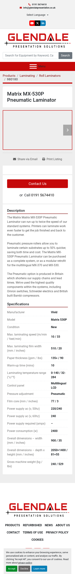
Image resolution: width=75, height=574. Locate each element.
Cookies (37, 539)
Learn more (39, 568)
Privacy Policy (57, 532)
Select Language (36, 14)
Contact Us (37, 184)
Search (65, 55)
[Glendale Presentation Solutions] (37, 509)
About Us (63, 525)
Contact (13, 532)
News (49, 525)
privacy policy (25, 562)
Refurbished (32, 525)
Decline (24, 568)
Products (12, 525)
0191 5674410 (39, 4)
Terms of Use (33, 532)
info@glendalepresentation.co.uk (39, 8)
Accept (11, 568)
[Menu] (33, 66)
